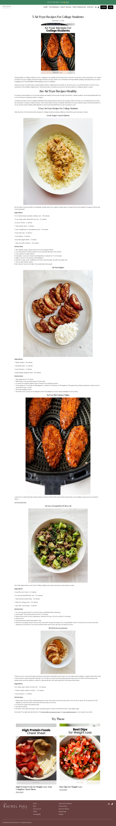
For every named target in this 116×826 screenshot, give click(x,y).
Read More (19, 792)
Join (110, 7)
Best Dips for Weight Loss (71, 787)
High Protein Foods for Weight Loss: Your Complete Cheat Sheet (34, 788)
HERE (67, 2)
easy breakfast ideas (69, 712)
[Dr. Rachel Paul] (7, 7)
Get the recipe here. (20, 502)
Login (103, 7)
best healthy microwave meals (51, 712)
